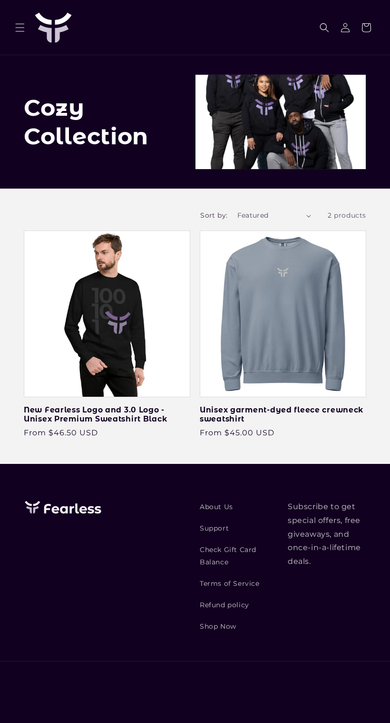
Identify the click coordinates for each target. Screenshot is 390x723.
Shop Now (218, 626)
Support (214, 528)
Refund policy (224, 605)
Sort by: (213, 215)
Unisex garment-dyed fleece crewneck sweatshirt (281, 414)
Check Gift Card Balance (228, 555)
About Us (216, 506)
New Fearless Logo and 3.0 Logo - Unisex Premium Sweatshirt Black (95, 414)
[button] (20, 27)
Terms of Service (230, 583)
